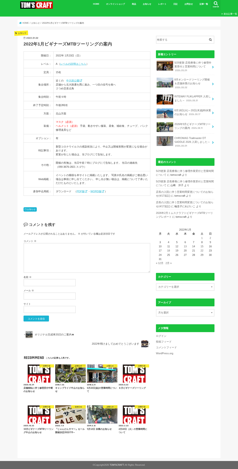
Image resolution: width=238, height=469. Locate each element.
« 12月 (159, 263)
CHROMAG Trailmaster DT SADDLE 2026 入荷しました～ (192, 142)
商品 (134, 4)
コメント (30, 241)
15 (202, 246)
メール (29, 290)
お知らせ (147, 4)
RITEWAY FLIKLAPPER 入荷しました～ (192, 98)
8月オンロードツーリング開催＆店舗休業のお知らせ (192, 83)
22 (202, 250)
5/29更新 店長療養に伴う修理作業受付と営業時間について (192, 66)
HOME (96, 4)
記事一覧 (204, 4)
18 (168, 250)
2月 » (169, 263)
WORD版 (95, 191)
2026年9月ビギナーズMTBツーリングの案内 (192, 126)
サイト (27, 304)
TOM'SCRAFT (117, 465)
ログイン (161, 336)
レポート (162, 4)
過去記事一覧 (230, 14)
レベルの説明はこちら (73, 63)
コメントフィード (166, 347)
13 (185, 246)
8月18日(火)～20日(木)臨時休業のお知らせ (192, 112)
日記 (175, 4)
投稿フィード (164, 341)
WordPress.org (164, 353)
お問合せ (189, 4)
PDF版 (81, 191)
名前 (28, 277)
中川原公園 (72, 80)
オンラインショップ (115, 4)
